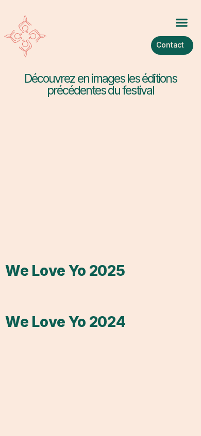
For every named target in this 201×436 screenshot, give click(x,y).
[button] (181, 23)
